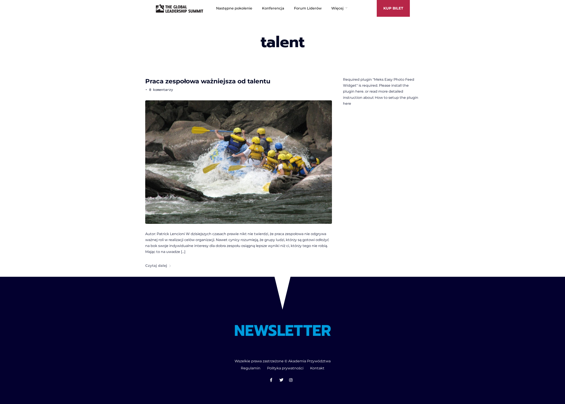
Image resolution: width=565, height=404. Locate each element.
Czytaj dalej (156, 266)
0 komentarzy (161, 89)
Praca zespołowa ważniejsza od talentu (207, 81)
